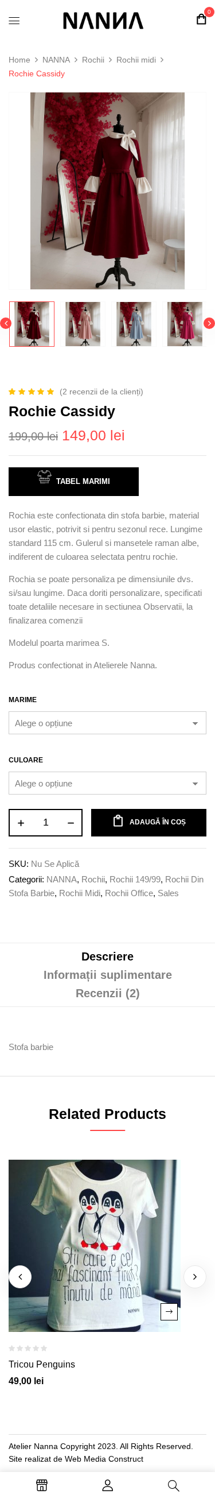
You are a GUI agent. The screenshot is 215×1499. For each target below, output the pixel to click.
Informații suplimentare (108, 975)
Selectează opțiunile (169, 1311)
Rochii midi (136, 59)
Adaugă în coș (158, 822)
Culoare (26, 760)
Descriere (107, 956)
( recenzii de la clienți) (101, 391)
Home (19, 59)
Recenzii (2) (108, 993)
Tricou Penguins (42, 1364)
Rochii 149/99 (135, 879)
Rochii (93, 59)
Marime (23, 700)
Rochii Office (129, 893)
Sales (168, 893)
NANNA (56, 59)
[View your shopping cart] (201, 19)
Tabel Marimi (83, 481)
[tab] (107, 956)
